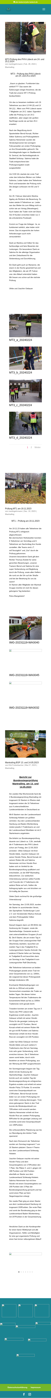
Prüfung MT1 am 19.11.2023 (18, 508)
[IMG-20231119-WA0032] (25, 705)
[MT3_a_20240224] (25, 337)
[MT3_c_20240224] (25, 402)
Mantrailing (9, 67)
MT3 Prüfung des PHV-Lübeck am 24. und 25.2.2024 (24, 60)
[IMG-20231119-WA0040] (25, 640)
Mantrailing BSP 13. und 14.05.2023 (22, 762)
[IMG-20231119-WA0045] (25, 672)
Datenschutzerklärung (17, 1387)
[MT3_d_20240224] (25, 435)
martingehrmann (15, 64)
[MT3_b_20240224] (25, 370)
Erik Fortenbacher (16, 765)
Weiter (38, 447)
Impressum (36, 1387)
